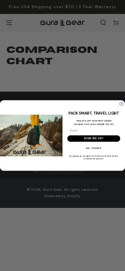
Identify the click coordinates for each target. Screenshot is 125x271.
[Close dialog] (121, 104)
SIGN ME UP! (93, 138)
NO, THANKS (93, 148)
